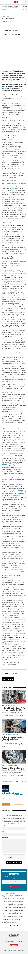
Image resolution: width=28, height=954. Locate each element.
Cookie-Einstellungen (22, 950)
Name (3, 831)
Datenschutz (13, 950)
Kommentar (4, 837)
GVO (12, 348)
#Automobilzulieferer (12, 765)
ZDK (3, 86)
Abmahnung (15, 418)
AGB (9, 950)
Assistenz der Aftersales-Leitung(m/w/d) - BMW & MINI (12, 794)
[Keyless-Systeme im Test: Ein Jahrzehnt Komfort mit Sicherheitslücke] (14, 726)
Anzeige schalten (18, 804)
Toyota (21, 433)
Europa (3, 543)
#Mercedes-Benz (11, 705)
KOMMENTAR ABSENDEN (14, 862)
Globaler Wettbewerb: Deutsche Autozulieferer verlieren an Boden (13, 769)
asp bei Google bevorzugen (11, 34)
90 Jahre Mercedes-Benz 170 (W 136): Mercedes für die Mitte (13, 709)
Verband (13, 125)
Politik (8, 344)
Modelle (20, 490)
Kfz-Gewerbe (6, 107)
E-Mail (3, 825)
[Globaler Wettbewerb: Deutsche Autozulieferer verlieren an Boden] (14, 757)
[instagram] (14, 925)
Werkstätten (5, 151)
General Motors (15, 435)
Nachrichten (8, 14)
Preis (22, 571)
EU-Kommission (20, 294)
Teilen (16, 30)
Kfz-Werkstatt (16, 14)
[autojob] (23, 781)
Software (4, 464)
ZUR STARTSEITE (8, 679)
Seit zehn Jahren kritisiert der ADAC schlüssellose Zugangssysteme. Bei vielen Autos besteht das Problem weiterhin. (14, 745)
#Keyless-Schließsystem (13, 734)
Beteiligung (16, 265)
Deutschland (5, 567)
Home (3, 14)
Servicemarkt (12, 411)
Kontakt (19, 941)
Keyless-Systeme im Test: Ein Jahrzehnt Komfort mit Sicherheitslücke (12, 739)
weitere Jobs (6, 804)
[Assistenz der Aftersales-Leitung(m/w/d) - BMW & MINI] (5, 788)
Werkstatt (11, 188)
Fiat (23, 435)
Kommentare (7, 30)
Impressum (4, 950)
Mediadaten (10, 941)
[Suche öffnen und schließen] (25, 2)
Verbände (23, 198)
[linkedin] (17, 925)
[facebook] (10, 925)
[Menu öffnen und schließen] (2, 2)
